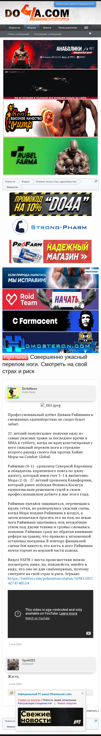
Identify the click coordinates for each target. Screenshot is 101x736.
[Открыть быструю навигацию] (95, 181)
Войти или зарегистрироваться (75, 4)
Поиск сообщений (18, 34)
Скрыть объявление (82, 693)
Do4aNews (29, 388)
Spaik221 (28, 660)
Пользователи (67, 27)
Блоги (47, 27)
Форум (31, 27)
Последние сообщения (47, 34)
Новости (14, 27)
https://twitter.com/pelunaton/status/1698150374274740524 (50, 581)
